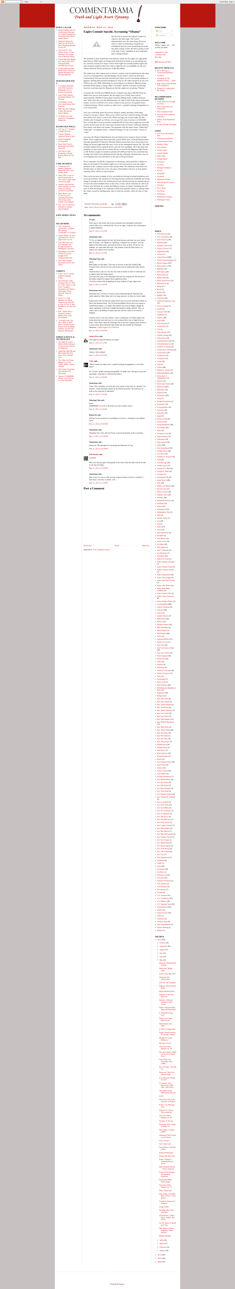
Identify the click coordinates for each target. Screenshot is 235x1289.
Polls (158, 676)
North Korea (161, 659)
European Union (162, 433)
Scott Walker (161, 774)
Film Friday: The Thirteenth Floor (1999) (165, 1062)
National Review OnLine (165, 182)
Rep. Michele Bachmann (165, 722)
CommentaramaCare (164, 344)
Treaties (160, 892)
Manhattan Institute (163, 179)
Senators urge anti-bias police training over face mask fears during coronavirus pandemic (66, 188)
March (162, 1244)
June (161, 957)
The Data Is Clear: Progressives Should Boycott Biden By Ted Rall (66, 154)
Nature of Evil (162, 642)
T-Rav (91, 361)
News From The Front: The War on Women (167, 1100)
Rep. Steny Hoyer (163, 742)
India (159, 515)
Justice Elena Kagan (164, 578)
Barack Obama (94, 207)
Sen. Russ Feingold (163, 846)
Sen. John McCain (163, 819)
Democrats (160, 387)
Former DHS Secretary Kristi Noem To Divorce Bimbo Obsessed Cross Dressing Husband (66, 72)
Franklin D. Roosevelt (164, 457)
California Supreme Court (166, 301)
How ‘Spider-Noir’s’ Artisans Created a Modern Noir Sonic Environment (65, 314)
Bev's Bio (158, 57)
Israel (159, 530)
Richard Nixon (162, 747)
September (163, 946)
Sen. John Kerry (162, 817)
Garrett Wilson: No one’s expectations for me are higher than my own (67, 238)
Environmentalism (106, 207)
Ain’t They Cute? (165, 1144)
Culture (159, 367)
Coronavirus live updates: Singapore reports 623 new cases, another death (66, 169)
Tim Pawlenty (162, 887)
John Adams (161, 547)
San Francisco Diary (164, 762)
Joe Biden (160, 544)
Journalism (160, 556)
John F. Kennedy (163, 550)
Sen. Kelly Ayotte (163, 822)
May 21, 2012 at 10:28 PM (98, 436)
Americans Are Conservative (164, 978)
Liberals (160, 610)
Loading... (59, 218)
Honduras (160, 503)
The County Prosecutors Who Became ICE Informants (66, 371)
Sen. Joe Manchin (163, 814)
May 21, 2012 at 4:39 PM (98, 284)
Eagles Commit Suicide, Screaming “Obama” (167, 1034)
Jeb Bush (160, 536)
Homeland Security (163, 500)
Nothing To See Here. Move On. (166, 996)
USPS (159, 916)
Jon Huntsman (162, 553)
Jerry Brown (161, 538)
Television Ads (162, 875)
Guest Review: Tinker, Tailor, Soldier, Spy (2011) (167, 1218)
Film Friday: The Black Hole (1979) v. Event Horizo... (167, 1196)
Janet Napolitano (163, 533)
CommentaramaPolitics (165, 138)
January (162, 1250)
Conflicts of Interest (164, 347)
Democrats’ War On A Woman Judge (166, 1073)
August (162, 950)
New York (160, 645)
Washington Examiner (164, 197)
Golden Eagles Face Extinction (108, 327)
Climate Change (162, 335)
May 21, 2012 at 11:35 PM (98, 483)
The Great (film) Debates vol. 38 (165, 1117)
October (163, 943)
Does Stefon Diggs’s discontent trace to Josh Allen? (66, 263)
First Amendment (163, 448)
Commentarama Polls (164, 341)
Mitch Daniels (162, 630)
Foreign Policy (162, 451)
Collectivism (161, 338)
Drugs (159, 398)
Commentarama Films (164, 141)
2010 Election (162, 234)
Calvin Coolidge (162, 306)
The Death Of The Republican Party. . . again (166, 80)
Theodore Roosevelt (164, 881)
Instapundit (161, 173)
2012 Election (162, 240)
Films (159, 445)
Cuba (159, 364)
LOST (161, 1096)
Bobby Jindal (161, 278)
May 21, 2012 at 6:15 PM (98, 343)
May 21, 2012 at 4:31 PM (98, 231)
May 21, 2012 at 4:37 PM (98, 253)
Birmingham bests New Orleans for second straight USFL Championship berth (66, 255)
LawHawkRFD (117, 207)
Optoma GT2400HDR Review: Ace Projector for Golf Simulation (66, 378)
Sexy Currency (164, 1141)
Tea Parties (161, 869)
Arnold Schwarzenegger (165, 260)
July (161, 953)
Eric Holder (161, 428)
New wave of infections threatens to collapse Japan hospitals (66, 207)
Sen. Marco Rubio (163, 828)
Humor (159, 506)
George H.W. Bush (163, 468)
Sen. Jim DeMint (163, 808)
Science (159, 768)
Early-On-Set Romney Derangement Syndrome (167, 1174)
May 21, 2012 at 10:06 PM (98, 424)
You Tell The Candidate (167, 983)
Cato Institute (161, 147)
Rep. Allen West (162, 699)
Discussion (160, 395)
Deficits (159, 381)
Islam (159, 527)
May (161, 960)
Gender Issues (162, 466)
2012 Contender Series (165, 112)
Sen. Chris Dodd (163, 791)
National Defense (163, 639)
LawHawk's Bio (160, 55)
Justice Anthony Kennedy (166, 562)
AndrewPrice (94, 336)
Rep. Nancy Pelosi (163, 730)
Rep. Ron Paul (162, 739)
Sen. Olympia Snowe (164, 837)
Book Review (161, 283)
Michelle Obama (162, 625)
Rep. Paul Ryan (162, 733)
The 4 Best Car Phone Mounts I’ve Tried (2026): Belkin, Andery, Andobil (66, 363)
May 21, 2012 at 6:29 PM (98, 377)
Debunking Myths (163, 373)
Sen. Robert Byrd (163, 843)
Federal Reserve (162, 436)
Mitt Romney (161, 633)
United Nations (162, 913)
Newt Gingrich (162, 656)
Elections (160, 422)
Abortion (160, 243)
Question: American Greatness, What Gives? (166, 1002)
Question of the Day (166, 1121)
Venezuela (160, 919)
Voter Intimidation (163, 924)
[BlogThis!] (119, 204)
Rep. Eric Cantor (163, 713)
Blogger (121, 1284)
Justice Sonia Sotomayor (165, 596)
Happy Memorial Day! (167, 991)
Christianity (161, 326)
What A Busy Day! (165, 1190)
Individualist (94, 454)
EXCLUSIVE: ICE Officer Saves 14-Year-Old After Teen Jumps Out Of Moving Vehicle (66, 53)
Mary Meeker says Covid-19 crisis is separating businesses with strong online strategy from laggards (66, 198)
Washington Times (163, 200)
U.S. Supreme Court (164, 904)
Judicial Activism (163, 559)
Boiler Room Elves (163, 281)
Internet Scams (162, 518)
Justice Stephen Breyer (165, 601)
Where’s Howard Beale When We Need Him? (167, 1009)
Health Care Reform (164, 486)
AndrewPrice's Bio (161, 52)
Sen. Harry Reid (162, 805)
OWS (159, 662)
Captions (160, 318)
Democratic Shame (163, 384)
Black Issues (161, 275)
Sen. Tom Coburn (163, 852)
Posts (160, 31)
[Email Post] (112, 204)
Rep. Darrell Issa (163, 707)
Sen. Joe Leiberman (164, 811)
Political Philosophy (166, 1153)
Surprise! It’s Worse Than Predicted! (166, 1111)
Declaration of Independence (162, 377)
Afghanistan (161, 251)
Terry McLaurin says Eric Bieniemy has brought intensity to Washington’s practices (66, 246)
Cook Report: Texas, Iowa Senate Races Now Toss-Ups (66, 104)
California (160, 298)
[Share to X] (121, 204)
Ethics (159, 430)
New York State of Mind (165, 648)
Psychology (161, 679)
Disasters (160, 393)
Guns (159, 483)
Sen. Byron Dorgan (163, 788)
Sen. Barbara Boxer (164, 779)
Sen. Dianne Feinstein (164, 794)
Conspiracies (161, 355)
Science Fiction (162, 771)
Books (159, 286)
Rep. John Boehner (163, 719)
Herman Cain (161, 489)
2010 (159, 1258)
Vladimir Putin (162, 922)
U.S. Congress (162, 895)
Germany (160, 474)
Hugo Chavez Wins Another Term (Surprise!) (166, 85)
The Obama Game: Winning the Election (167, 1092)
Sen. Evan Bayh (162, 802)
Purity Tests (161, 682)
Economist (160, 162)
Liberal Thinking (163, 607)
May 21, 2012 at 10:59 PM (98, 468)
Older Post (145, 546)
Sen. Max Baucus (163, 831)
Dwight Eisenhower (164, 401)
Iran (158, 521)
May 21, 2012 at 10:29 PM (98, 449)
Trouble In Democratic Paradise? (167, 1202)
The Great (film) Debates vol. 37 (165, 1186)
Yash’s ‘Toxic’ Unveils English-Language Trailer (66, 276)
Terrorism (160, 878)
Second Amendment (164, 776)
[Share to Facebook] (123, 204)
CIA (158, 329)
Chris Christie (162, 323)
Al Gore (160, 254)
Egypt (159, 416)
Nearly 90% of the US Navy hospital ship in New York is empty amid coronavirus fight (67, 179)
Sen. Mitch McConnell (165, 834)
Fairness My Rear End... (167, 1156)
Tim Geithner (161, 884)
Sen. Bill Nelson (162, 785)
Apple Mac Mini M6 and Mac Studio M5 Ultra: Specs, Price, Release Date (66, 354)
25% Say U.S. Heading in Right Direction (66, 130)
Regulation (160, 693)
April (162, 1240)
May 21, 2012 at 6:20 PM (98, 355)
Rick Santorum (162, 753)
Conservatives (162, 353)
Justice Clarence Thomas (165, 570)
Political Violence (163, 673)
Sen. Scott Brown (163, 849)
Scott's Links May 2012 (167, 974)
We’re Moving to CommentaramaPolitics (165, 72)
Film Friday (161, 442)
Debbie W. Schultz (163, 370)
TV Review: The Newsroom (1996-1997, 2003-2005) (166, 1085)
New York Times (163, 653)
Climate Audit (162, 150)
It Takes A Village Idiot (167, 1029)
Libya (159, 613)
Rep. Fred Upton (163, 716)
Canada (159, 309)
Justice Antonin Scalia (164, 567)
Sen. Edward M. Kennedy (166, 797)
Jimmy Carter (161, 541)
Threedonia (161, 194)
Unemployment (162, 907)
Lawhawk (160, 75)
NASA (159, 636)
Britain (159, 292)
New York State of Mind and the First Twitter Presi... (167, 1054)
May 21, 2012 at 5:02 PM (98, 331)
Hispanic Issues (162, 495)
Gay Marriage (162, 463)
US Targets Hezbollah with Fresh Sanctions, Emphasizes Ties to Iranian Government (65, 89)
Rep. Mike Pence (163, 727)
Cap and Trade (162, 312)
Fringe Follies (164, 1207)
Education (160, 413)
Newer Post (88, 546)
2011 (159, 1255)
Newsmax (160, 185)
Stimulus (160, 860)
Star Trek (160, 854)
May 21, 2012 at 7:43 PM (98, 394)
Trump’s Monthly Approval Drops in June (66, 135)
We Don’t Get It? (165, 1043)
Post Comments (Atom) (101, 550)
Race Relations (162, 685)
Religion (160, 696)
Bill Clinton (161, 272)
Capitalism (160, 315)
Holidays (160, 498)
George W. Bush (162, 471)
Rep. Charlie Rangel (164, 705)
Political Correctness (164, 670)
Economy (160, 410)
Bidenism (160, 269)
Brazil (159, 289)
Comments (162, 35)
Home (117, 546)
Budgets (160, 295)
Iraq (158, 524)
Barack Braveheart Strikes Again (165, 1181)
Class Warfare (162, 332)
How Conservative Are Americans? (165, 108)
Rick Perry (160, 750)
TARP (159, 863)
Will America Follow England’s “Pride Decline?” (166, 1230)
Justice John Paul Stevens (166, 580)
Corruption (161, 358)
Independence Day (163, 512)
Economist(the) (162, 407)
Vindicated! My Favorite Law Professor (167, 1136)
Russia (159, 759)
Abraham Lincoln (163, 245)
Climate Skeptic (162, 153)
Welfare (159, 930)
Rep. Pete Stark (162, 736)
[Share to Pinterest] (126, 204)
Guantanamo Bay (163, 477)
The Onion (160, 191)
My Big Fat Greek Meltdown (165, 1039)
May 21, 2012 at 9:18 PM (98, 409)
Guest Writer (161, 480)
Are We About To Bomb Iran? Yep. (167, 1224)
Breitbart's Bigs (162, 144)
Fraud (159, 460)
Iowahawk (160, 176)
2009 (159, 1262)
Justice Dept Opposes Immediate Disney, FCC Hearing (66, 97)
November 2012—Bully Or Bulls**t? (167, 1125)
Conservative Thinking (165, 350)
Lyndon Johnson (162, 616)
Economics (161, 404)
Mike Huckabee (162, 627)
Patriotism (160, 667)
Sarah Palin (161, 765)
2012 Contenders (163, 237)
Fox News (160, 165)
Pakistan (160, 664)
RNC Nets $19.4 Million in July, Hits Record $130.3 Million (66, 111)
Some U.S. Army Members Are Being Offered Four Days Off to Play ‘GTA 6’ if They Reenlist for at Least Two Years (67, 303)
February (163, 1247)
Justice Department (163, 575)
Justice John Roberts (164, 585)
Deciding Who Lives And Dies (166, 1211)
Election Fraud (162, 419)
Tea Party (160, 872)
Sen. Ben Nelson (163, 782)
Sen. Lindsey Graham (164, 825)
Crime (159, 361)
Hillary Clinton (162, 492)
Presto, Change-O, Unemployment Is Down (166, 1161)
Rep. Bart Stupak (163, 702)
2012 (159, 940)
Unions (159, 910)
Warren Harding (162, 927)
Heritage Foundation (164, 168)
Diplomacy (161, 390)
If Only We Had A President (166, 125)
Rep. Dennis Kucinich (164, 710)
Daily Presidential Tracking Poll (64, 140)
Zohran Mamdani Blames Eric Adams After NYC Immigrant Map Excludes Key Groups (67, 62)
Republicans (161, 745)
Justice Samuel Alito (164, 593)
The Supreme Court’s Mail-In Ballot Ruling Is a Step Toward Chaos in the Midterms (66, 345)
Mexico (159, 622)
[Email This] (116, 204)
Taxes (159, 866)
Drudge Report (162, 159)
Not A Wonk (161, 188)
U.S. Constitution (163, 898)
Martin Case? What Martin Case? (165, 1019)
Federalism (161, 439)
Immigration (161, 509)
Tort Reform (161, 890)
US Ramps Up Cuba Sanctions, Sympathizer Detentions (66, 118)
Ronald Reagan (162, 756)
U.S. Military (161, 901)
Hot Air (159, 170)
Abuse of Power (162, 248)
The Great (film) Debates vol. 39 (165, 1048)
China (159, 321)
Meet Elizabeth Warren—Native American (167, 1168)
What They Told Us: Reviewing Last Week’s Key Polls (66, 146)
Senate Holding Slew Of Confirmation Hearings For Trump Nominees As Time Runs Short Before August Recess (67, 34)
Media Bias (161, 619)
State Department (163, 857)
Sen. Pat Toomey (163, 840)
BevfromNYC (162, 266)
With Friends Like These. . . (165, 1025)
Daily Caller (161, 156)
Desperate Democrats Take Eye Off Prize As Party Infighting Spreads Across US (66, 44)
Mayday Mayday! (165, 1236)
